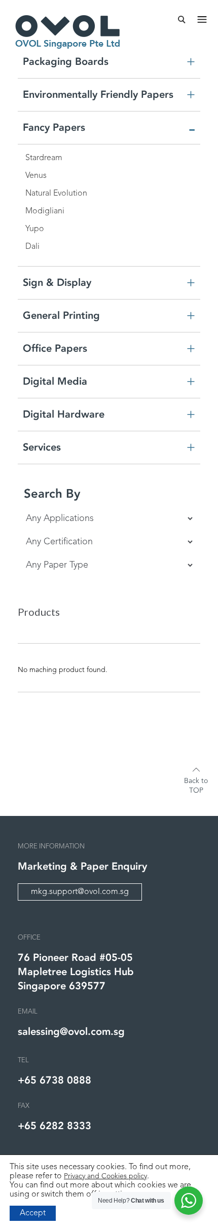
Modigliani (44, 211)
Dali (32, 247)
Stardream (43, 158)
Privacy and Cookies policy (105, 1176)
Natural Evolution (56, 194)
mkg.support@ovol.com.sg (80, 892)
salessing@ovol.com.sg (71, 1031)
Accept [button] (33, 1213)
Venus (36, 176)
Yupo (34, 229)
